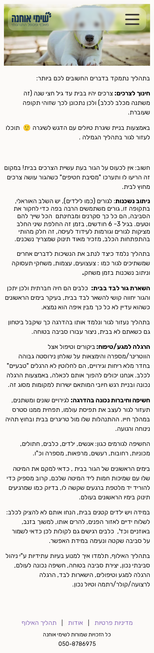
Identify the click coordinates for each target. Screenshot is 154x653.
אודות (75, 622)
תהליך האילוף (39, 622)
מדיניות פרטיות (113, 622)
